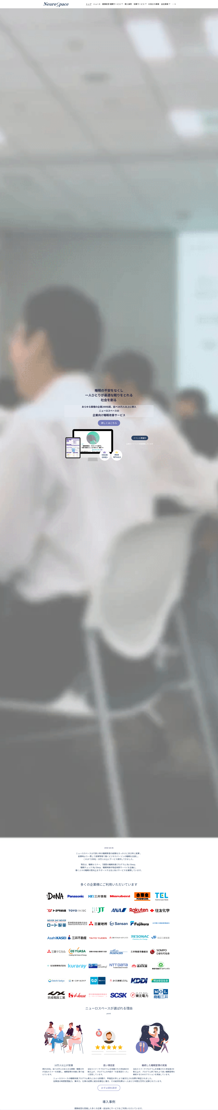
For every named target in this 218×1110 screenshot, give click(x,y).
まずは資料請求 (109, 1087)
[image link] (56, 4)
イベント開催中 (139, 438)
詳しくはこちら (109, 423)
